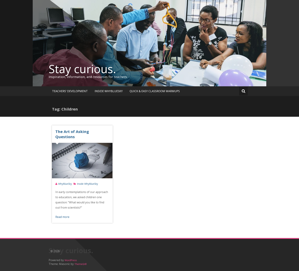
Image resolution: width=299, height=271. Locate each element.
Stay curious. (82, 68)
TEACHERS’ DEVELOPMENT (70, 91)
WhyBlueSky (65, 183)
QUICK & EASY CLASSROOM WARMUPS (155, 91)
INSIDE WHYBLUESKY (109, 91)
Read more (62, 217)
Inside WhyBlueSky (87, 183)
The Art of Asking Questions (72, 134)
